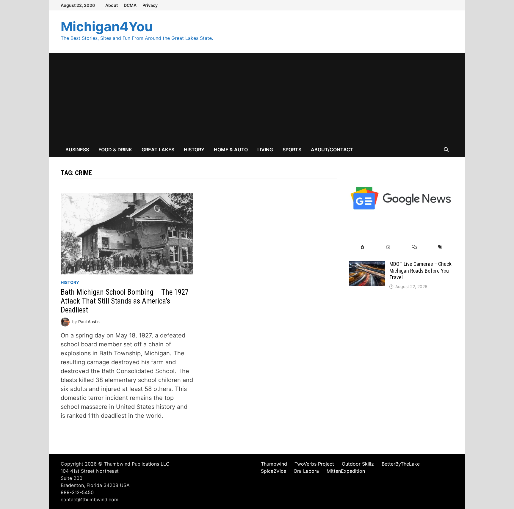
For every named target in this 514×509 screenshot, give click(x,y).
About (111, 5)
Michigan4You (107, 26)
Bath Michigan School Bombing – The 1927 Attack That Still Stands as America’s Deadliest (125, 301)
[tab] (362, 247)
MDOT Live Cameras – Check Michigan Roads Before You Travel (420, 271)
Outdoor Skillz (358, 464)
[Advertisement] (257, 97)
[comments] (414, 247)
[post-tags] (440, 247)
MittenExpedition (346, 471)
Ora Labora (306, 471)
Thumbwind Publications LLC (137, 464)
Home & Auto (231, 150)
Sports (292, 150)
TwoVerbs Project (314, 464)
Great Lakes (158, 150)
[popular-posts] (362, 247)
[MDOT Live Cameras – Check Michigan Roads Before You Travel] (367, 265)
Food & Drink (115, 150)
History (194, 150)
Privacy (150, 5)
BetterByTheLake (401, 464)
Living (265, 150)
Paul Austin (89, 321)
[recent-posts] (388, 247)
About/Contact (332, 150)
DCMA (130, 5)
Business (77, 150)
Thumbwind (274, 464)
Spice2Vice (273, 471)
